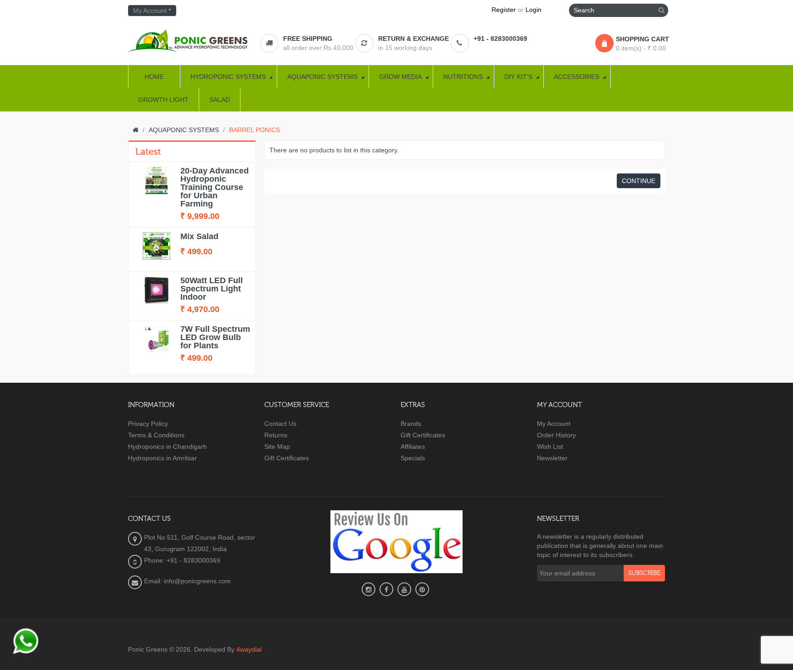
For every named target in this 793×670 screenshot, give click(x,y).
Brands (411, 423)
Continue (638, 180)
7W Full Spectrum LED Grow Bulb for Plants (215, 337)
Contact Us (280, 423)
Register (503, 9)
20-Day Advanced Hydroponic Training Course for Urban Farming (214, 187)
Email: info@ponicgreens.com (187, 581)
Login (533, 9)
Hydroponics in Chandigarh (167, 446)
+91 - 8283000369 (500, 38)
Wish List (550, 446)
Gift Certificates (286, 458)
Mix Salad (199, 236)
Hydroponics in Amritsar (162, 458)
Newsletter (552, 458)
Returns (275, 435)
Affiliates (413, 446)
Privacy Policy (148, 423)
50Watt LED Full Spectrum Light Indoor (211, 288)
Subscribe (644, 573)
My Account (553, 423)
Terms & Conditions (156, 435)
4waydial (249, 649)
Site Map (277, 446)
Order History (556, 435)
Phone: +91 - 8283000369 (182, 560)
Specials (413, 458)
